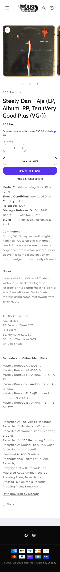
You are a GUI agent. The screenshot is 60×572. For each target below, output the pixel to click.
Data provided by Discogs (21, 493)
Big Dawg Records (23, 563)
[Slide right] (37, 84)
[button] (7, 8)
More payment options (30, 179)
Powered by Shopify (45, 563)
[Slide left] (22, 84)
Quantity (8, 141)
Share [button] (10, 504)
